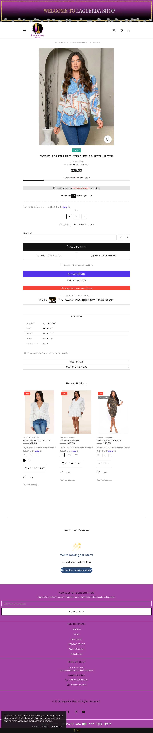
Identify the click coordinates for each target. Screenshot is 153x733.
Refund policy (76, 654)
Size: (76, 210)
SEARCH (76, 629)
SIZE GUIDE (76, 639)
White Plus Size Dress (69, 440)
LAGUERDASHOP (31, 437)
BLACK (24, 460)
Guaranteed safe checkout (76, 295)
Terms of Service (76, 649)
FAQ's (90, 670)
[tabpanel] (39, 440)
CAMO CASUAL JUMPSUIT (109, 440)
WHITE (29, 460)
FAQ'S (76, 634)
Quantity (28, 233)
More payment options (76, 280)
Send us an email (78, 685)
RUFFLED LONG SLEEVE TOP (37, 440)
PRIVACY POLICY (76, 644)
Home (55, 42)
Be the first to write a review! (76, 570)
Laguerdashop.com (37, 30)
